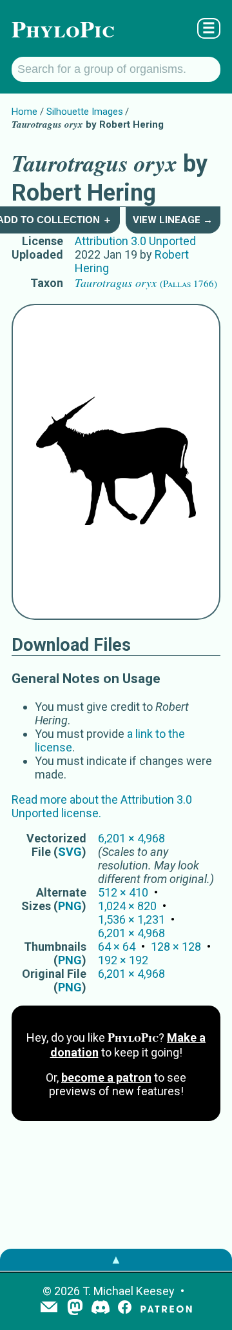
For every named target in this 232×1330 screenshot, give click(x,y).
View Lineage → (173, 220)
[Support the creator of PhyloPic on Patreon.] (166, 1308)
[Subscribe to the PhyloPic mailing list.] (49, 1308)
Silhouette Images (84, 111)
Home (24, 111)
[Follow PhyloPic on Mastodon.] (75, 1308)
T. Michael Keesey (128, 1291)
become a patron (106, 1077)
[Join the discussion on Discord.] (101, 1308)
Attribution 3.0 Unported (135, 241)
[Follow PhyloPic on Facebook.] (124, 1308)
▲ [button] (116, 1259)
